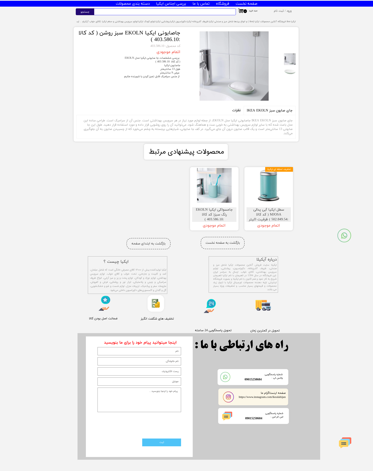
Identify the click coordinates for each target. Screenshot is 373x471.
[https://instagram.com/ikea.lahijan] (228, 397)
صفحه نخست (246, 3)
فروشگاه (222, 3)
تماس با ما (201, 3)
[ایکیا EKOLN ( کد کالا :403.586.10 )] (234, 66)
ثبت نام (279, 11)
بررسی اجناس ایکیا (171, 3)
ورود (289, 11)
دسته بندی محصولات (133, 3)
